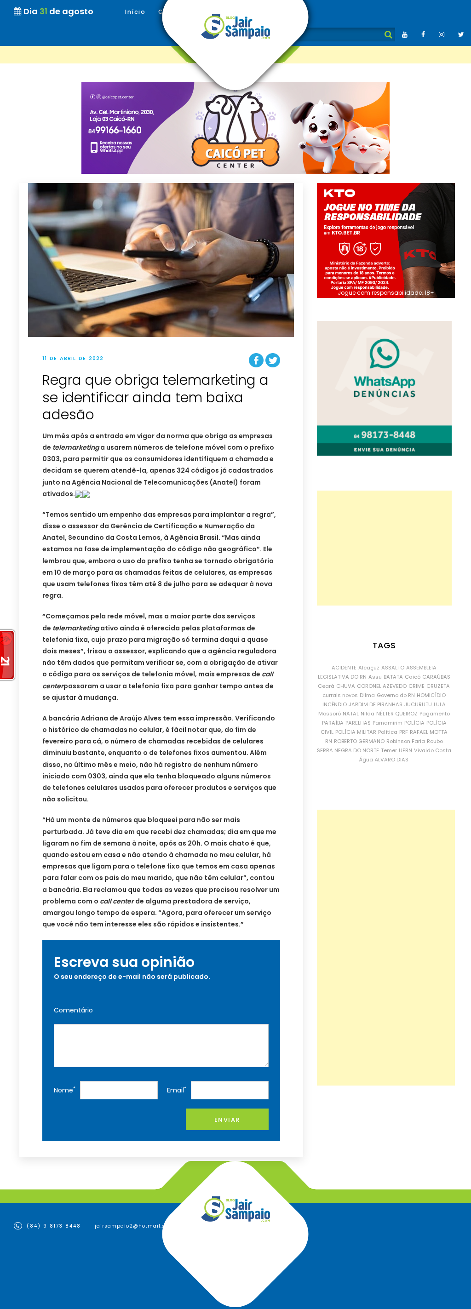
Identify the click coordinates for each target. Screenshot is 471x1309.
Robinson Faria (405, 741)
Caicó (412, 676)
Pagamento (434, 713)
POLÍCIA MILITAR (355, 732)
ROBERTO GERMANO (359, 741)
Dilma (367, 695)
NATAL (351, 713)
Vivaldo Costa (432, 750)
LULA (440, 704)
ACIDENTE (344, 667)
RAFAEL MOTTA (429, 732)
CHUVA (345, 686)
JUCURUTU (418, 704)
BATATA (393, 676)
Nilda (367, 713)
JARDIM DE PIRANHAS (375, 704)
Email (176, 1090)
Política (387, 732)
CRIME (416, 686)
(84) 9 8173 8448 (52, 1226)
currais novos (340, 695)
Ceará (326, 686)
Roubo (435, 741)
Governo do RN (396, 695)
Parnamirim (387, 722)
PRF (403, 732)
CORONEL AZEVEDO (382, 686)
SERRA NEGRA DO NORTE (348, 750)
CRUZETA (438, 686)
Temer (389, 750)
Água (366, 759)
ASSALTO (392, 667)
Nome (64, 1090)
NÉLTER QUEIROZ (397, 713)
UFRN (405, 750)
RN (328, 741)
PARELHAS (358, 722)
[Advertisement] (384, 548)
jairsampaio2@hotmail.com (134, 1226)
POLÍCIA (414, 722)
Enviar (227, 1119)
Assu (375, 676)
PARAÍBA (333, 722)
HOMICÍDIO (431, 695)
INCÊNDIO (334, 704)
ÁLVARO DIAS (391, 759)
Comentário (73, 1010)
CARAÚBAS (436, 676)
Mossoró (329, 713)
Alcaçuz (368, 667)
